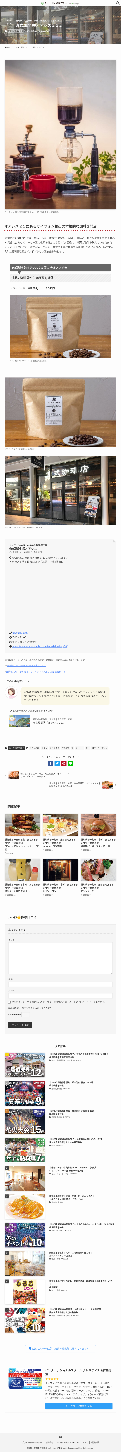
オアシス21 (34, 748)
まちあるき (54, 748)
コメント (12, 940)
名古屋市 (65, 748)
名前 (10, 979)
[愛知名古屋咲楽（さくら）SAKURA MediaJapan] (60, 3)
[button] (118, 3)
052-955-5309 (20, 633)
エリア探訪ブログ (16, 31)
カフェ (44, 748)
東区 (87, 748)
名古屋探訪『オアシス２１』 (53, 721)
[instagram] (60, 1437)
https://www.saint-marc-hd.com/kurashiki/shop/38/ (39, 646)
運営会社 (95, 1442)
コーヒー (79, 748)
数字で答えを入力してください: (37, 1008)
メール (11, 991)
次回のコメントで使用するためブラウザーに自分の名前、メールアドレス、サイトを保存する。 (59, 1002)
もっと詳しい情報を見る (79, 1405)
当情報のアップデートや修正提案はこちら (26, 665)
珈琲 (94, 748)
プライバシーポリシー (32, 1442)
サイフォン (102, 748)
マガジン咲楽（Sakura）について (72, 1442)
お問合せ (49, 1442)
